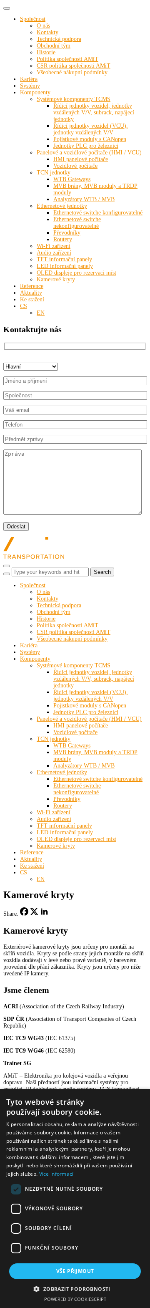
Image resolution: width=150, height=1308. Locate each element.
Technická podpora (59, 39)
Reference (31, 286)
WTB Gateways (71, 179)
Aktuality (31, 293)
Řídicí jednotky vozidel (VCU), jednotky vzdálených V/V (90, 129)
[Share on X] (34, 914)
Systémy (30, 86)
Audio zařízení (54, 253)
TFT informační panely (64, 259)
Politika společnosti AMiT (67, 59)
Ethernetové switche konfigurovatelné (97, 213)
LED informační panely (65, 266)
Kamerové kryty (56, 279)
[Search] (6, 574)
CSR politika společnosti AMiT (73, 66)
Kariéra (29, 79)
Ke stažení (32, 299)
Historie (46, 52)
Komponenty (35, 92)
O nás (43, 26)
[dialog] (75, 1198)
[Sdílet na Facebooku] (24, 914)
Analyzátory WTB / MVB (84, 199)
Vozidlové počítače (75, 166)
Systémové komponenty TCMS (73, 99)
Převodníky (66, 233)
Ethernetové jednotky (62, 206)
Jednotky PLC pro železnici (85, 146)
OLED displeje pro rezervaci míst (76, 273)
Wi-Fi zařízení (53, 246)
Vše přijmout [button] (75, 1271)
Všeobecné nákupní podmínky (72, 72)
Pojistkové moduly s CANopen (89, 139)
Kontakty (47, 32)
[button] (75, 1289)
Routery (62, 239)
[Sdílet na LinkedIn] (44, 914)
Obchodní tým (53, 46)
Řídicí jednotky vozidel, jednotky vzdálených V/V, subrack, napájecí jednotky (93, 112)
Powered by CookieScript (75, 1299)
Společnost (32, 19)
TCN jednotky (53, 172)
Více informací (56, 1173)
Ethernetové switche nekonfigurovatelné (77, 222)
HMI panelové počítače (80, 159)
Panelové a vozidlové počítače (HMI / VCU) (89, 152)
